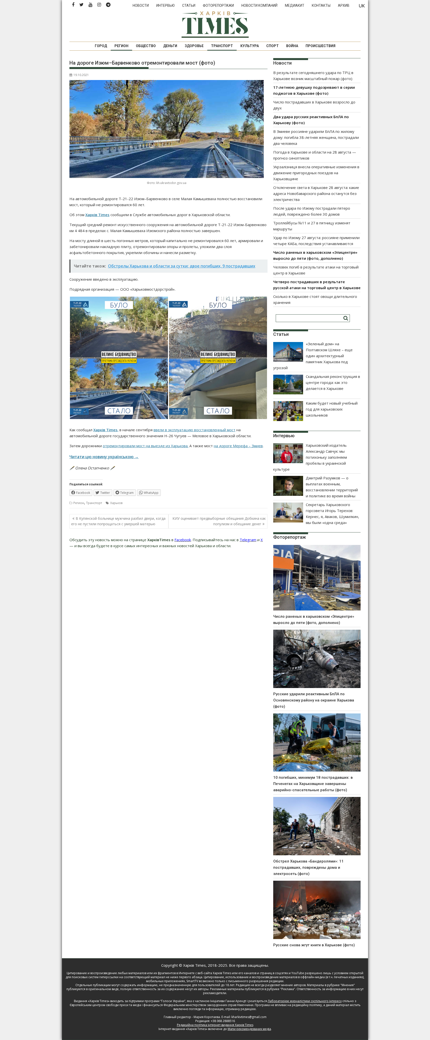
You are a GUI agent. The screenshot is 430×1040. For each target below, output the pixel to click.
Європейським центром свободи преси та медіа (106, 1005)
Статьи (188, 5)
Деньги (170, 46)
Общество (146, 46)
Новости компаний (259, 5)
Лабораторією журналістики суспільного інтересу (305, 1001)
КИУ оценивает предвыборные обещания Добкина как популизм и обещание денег (219, 521)
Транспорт (222, 46)
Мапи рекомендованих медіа (249, 1029)
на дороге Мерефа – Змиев (238, 445)
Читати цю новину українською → (104, 456)
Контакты (321, 5)
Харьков (116, 503)
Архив (343, 5)
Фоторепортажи (218, 5)
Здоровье (194, 46)
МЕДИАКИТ (294, 5)
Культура (249, 46)
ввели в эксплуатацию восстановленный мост (194, 429)
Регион (121, 46)
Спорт (272, 46)
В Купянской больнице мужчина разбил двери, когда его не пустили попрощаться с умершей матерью (118, 521)
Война (292, 46)
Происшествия (320, 46)
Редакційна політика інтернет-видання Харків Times (215, 1025)
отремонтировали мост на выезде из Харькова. (145, 445)
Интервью (165, 5)
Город (101, 46)
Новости (141, 5)
